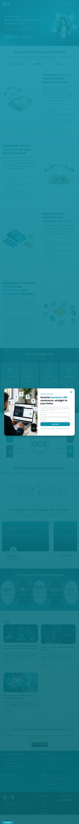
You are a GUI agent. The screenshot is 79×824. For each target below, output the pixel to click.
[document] (39, 412)
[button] (71, 392)
